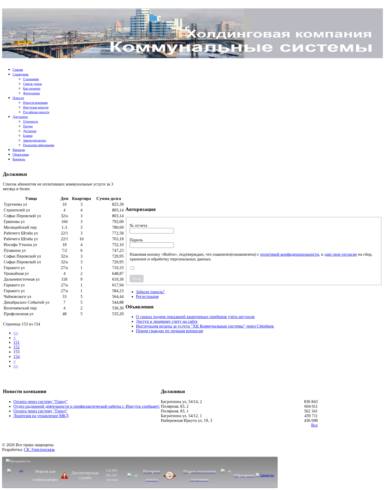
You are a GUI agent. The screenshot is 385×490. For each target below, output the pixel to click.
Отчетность (30, 121)
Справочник (21, 74)
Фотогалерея (31, 93)
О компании (31, 79)
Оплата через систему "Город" (40, 401)
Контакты (19, 159)
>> (15, 366)
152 (16, 347)
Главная (18, 70)
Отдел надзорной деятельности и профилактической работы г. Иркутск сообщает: (86, 406)
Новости (18, 98)
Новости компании (35, 103)
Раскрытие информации (38, 145)
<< (15, 333)
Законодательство (34, 140)
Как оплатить (31, 88)
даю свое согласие (340, 254)
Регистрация (147, 296)
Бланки (27, 136)
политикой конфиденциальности (289, 254)
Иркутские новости (35, 107)
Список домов (32, 84)
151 (16, 342)
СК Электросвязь (39, 449)
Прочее (28, 126)
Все (314, 425)
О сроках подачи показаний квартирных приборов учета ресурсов (195, 316)
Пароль (136, 240)
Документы (20, 117)
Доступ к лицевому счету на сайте (166, 321)
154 (16, 356)
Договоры (29, 131)
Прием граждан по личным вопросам (169, 331)
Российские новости (36, 112)
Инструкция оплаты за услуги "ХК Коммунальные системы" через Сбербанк (205, 326)
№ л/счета (138, 225)
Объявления (21, 154)
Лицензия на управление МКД (41, 415)
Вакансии (19, 150)
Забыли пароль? (150, 292)
